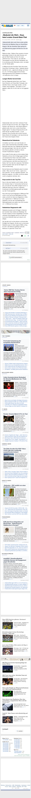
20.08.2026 (17, 743)
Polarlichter (8, 242)
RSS (25, 786)
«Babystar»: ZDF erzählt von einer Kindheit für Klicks (14, 486)
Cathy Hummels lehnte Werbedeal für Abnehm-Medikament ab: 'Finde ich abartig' (14, 379)
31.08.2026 (5, 739)
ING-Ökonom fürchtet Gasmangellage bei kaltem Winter (14, 663)
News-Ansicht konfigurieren (24, 754)
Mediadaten (18, 785)
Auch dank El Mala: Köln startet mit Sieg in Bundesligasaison (15, 645)
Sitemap (3, 785)
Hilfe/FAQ (19, 786)
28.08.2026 (5, 745)
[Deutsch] (15, 25)
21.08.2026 (17, 742)
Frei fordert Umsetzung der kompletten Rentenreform (12, 341)
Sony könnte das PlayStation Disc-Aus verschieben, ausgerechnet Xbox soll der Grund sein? (14, 700)
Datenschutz (8, 785)
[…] (10, 308)
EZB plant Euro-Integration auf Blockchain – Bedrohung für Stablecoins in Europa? (13, 523)
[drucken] (28, 233)
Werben (14, 786)
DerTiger (8, 248)
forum (28, 259)
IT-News (4, 409)
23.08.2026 (17, 739)
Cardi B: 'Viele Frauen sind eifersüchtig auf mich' (15, 713)
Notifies (28, 755)
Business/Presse (7, 553)
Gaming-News (6, 444)
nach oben (25, 788)
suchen (20, 731)
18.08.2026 (17, 746)
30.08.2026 (5, 743)
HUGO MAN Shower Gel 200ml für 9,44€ (14, 403)
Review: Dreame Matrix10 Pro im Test (15, 414)
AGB (13, 785)
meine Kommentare (18, 755)
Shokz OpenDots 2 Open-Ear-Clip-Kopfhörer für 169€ (17, 436)
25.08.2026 (5, 749)
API (23, 786)
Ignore (24, 755)
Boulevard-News (7, 372)
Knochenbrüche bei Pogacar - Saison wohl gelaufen (17, 321)
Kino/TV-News (6, 480)
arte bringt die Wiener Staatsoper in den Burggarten (17, 512)
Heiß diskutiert (17, 752)
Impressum (24, 785)
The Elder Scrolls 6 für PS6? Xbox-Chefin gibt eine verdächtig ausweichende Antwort (14, 450)
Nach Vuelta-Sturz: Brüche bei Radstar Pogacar (16, 323)
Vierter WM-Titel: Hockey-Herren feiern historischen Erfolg (14, 291)
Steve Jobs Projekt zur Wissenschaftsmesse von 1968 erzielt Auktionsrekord (15, 688)
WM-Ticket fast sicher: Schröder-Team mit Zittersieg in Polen (14, 675)
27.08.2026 (5, 747)
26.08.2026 (5, 748)
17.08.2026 (17, 748)
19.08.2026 (17, 745)
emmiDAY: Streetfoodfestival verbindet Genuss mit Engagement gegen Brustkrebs (14, 560)
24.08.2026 (5, 751)
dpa (20, 39)
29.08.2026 (5, 744)
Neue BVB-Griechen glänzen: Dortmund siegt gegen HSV (14, 620)
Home (28, 785)
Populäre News (18, 751)
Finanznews (6, 517)
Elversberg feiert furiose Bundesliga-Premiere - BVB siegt (13, 632)
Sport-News (6, 285)
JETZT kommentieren (16, 257)
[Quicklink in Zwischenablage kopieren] (26, 233)
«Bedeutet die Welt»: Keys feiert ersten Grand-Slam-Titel (14, 36)
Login (18, 25)
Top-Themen (6, 336)
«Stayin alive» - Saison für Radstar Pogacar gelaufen (17, 318)
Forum (6, 786)
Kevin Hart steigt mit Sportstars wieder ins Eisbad (16, 511)
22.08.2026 (17, 741)
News (10, 786)
